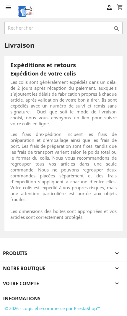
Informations (21, 298)
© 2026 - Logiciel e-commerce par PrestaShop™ (52, 308)
